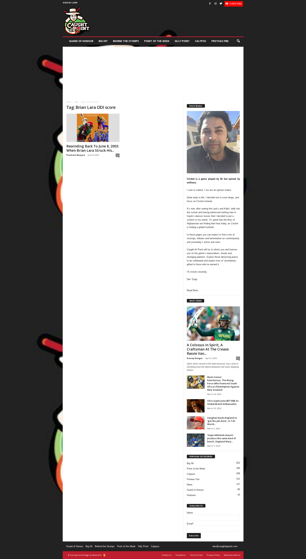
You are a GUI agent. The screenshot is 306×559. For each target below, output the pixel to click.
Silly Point (182, 41)
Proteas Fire (220, 41)
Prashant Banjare (75, 155)
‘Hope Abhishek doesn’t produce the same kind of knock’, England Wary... (221, 438)
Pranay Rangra (195, 358)
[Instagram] (215, 3)
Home (68, 102)
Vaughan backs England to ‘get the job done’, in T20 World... (222, 421)
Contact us (167, 555)
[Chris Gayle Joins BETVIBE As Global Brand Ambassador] (196, 405)
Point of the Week (156, 41)
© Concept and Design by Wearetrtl (84, 555)
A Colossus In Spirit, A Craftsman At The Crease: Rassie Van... (208, 349)
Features (191, 495)
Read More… (193, 290)
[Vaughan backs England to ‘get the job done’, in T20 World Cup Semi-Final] (196, 422)
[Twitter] (221, 3)
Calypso (200, 41)
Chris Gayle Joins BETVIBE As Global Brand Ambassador (223, 402)
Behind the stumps (126, 41)
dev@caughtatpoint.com (224, 546)
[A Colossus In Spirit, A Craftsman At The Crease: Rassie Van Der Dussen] (213, 323)
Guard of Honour (81, 41)
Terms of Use (196, 555)
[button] (238, 41)
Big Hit (103, 41)
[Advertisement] (153, 71)
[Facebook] (210, 3)
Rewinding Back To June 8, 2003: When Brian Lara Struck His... (92, 148)
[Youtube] (233, 4)
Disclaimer (181, 555)
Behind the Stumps (105, 546)
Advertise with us (232, 555)
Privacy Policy (213, 555)
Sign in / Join (70, 2)
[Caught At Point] (76, 21)
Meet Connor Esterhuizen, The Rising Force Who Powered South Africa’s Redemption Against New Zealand (223, 383)
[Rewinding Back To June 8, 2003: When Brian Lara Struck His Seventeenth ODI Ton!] (93, 128)
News (189, 484)
